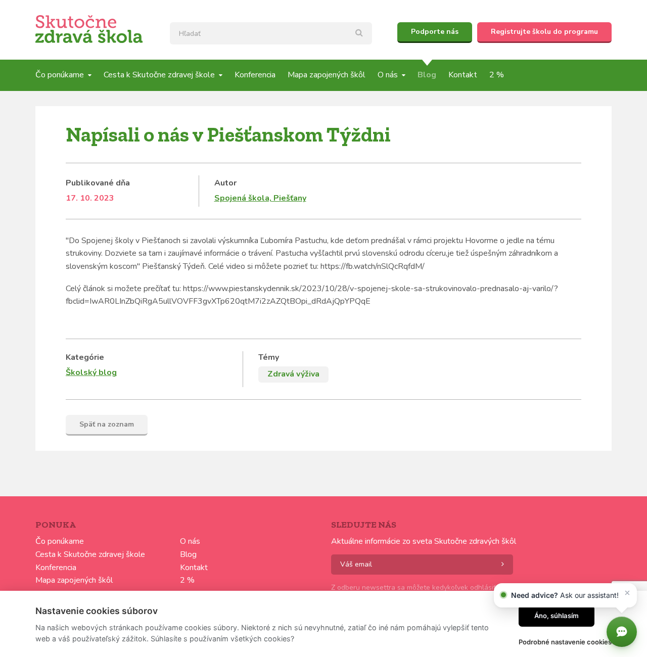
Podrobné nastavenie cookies (565, 642)
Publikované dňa (98, 183)
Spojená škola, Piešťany (260, 198)
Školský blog (91, 372)
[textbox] (271, 33)
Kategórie (85, 357)
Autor (225, 183)
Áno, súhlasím (556, 616)
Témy (268, 357)
